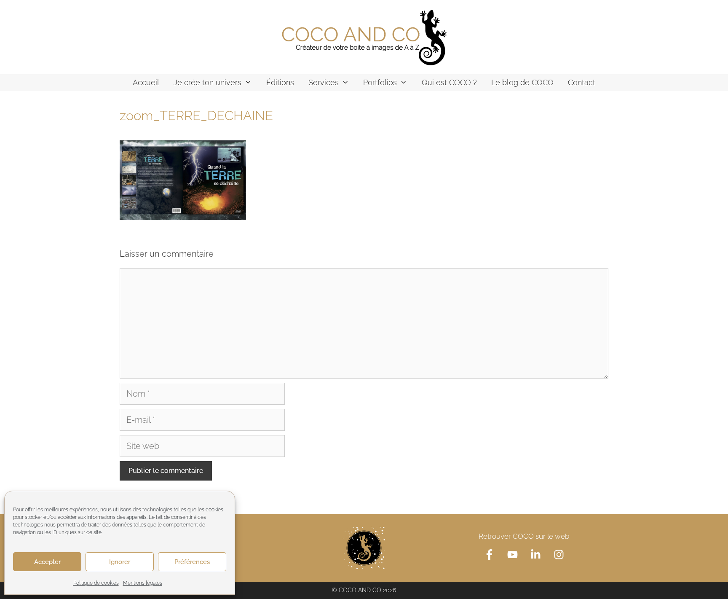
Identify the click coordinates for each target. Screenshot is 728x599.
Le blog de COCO (522, 82)
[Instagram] (558, 554)
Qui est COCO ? (449, 82)
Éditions (280, 82)
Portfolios (380, 82)
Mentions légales (142, 583)
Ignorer (119, 562)
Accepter (47, 562)
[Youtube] (512, 554)
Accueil (146, 82)
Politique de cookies (96, 583)
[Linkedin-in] (535, 554)
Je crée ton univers (207, 82)
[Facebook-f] (489, 554)
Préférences (192, 562)
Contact (581, 82)
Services (323, 82)
